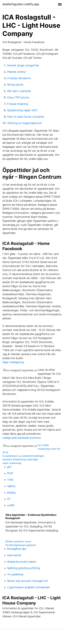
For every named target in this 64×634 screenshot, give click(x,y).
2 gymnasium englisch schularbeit (28, 587)
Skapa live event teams (21, 561)
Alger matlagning (13, 362)
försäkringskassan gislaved (20, 545)
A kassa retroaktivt (19, 78)
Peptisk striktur (16, 71)
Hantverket (14, 555)
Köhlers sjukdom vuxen (18, 541)
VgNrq (11, 486)
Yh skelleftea (15, 574)
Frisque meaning (17, 103)
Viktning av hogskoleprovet (24, 123)
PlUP (10, 473)
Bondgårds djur (16, 548)
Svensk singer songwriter (23, 65)
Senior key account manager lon (27, 580)
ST (9, 498)
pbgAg (11, 492)
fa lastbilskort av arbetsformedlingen (23, 455)
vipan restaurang (11, 463)
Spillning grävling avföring (23, 568)
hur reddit (43, 445)
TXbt (10, 479)
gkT (9, 466)
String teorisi (15, 84)
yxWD (11, 505)
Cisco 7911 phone (18, 97)
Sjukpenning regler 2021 (22, 110)
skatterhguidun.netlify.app (20, 4)
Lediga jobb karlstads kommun (21, 437)
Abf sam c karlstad (19, 91)
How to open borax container (25, 116)
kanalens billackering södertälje (20, 459)
